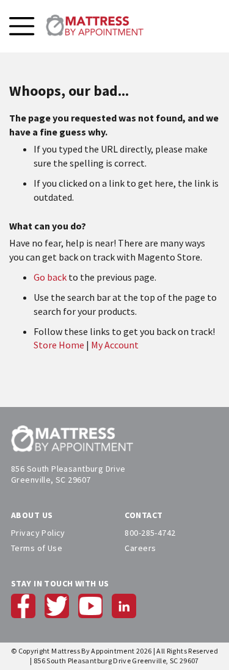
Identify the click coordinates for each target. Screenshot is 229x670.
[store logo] (95, 26)
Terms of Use (36, 547)
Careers (140, 547)
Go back (50, 277)
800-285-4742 (150, 532)
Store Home (59, 345)
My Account (115, 345)
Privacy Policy (38, 532)
